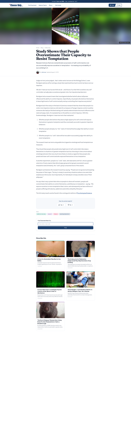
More (50, 5)
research (50, 214)
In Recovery (48, 47)
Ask (119, 5)
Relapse (56, 214)
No (71, 205)
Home (37, 47)
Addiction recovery (41, 214)
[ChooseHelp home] (16, 5)
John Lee (44, 72)
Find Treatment (32, 5)
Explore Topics (43, 5)
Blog (42, 47)
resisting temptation (64, 214)
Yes (62, 205)
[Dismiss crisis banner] (129, 1)
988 (63, 1)
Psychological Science (84, 193)
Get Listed (58, 5)
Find (113, 5)
